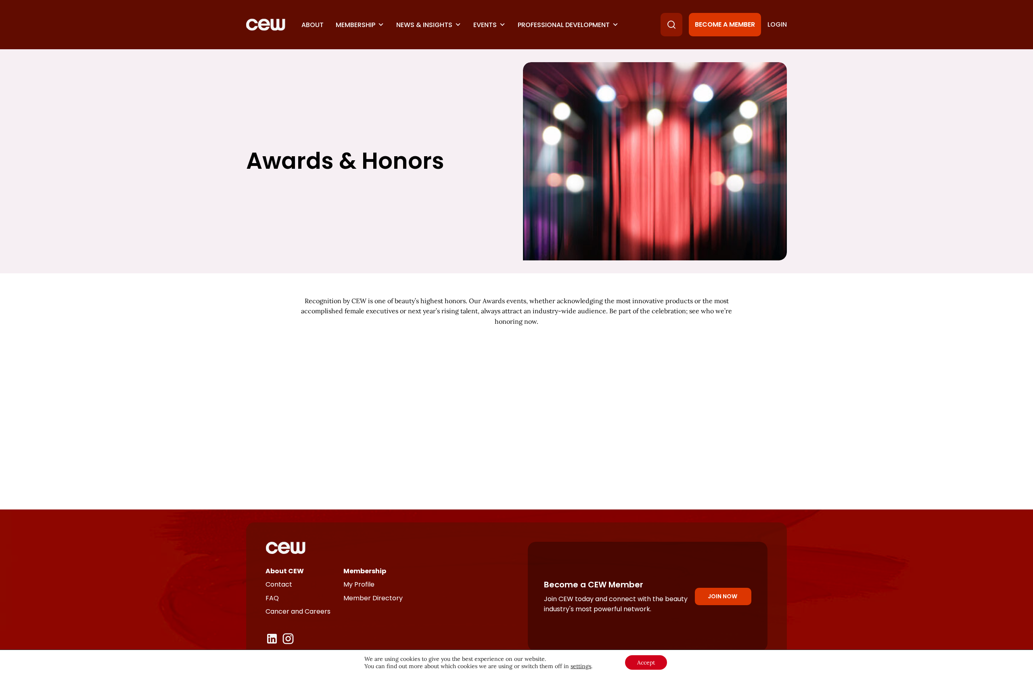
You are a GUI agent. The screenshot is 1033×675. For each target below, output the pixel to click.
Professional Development (564, 24)
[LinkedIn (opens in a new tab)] (272, 638)
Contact (279, 584)
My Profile (358, 584)
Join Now (722, 596)
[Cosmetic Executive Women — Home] (265, 25)
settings (581, 666)
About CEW (285, 571)
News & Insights (424, 24)
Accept (646, 662)
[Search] (671, 24)
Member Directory (373, 598)
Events (485, 24)
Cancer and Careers (298, 611)
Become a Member (725, 24)
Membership (355, 24)
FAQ (272, 598)
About (312, 24)
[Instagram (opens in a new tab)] (288, 638)
